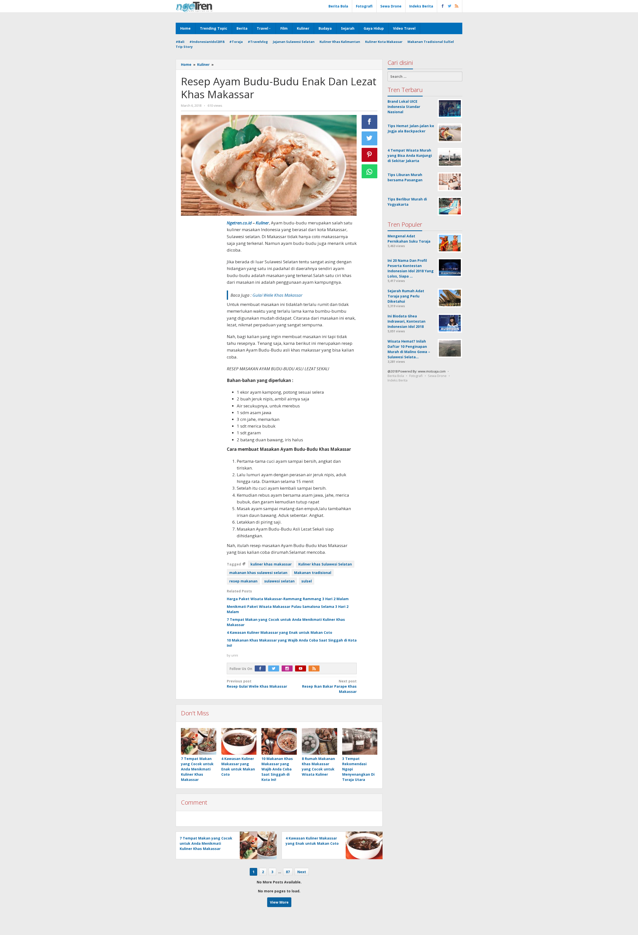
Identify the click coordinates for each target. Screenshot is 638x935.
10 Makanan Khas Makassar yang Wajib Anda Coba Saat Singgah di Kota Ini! (277, 769)
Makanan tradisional (312, 572)
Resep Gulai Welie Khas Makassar (257, 684)
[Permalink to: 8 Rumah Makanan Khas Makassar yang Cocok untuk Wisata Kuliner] (319, 741)
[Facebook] (261, 668)
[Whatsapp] (370, 171)
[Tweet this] (370, 138)
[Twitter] (275, 668)
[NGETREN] (194, 6)
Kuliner (262, 223)
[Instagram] (288, 668)
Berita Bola (396, 376)
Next (301, 871)
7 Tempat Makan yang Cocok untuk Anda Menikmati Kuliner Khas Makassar (197, 769)
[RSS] (315, 668)
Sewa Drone (437, 376)
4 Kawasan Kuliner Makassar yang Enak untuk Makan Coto (279, 632)
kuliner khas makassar (271, 564)
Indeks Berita (397, 380)
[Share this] (370, 122)
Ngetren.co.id (239, 223)
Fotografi (416, 376)
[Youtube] (302, 668)
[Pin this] (370, 155)
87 (288, 871)
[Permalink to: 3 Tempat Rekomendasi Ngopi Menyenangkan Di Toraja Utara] (360, 741)
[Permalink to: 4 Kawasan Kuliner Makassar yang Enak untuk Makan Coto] (239, 741)
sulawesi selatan (279, 581)
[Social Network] (449, 6)
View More (279, 902)
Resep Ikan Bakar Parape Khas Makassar (329, 686)
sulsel (306, 581)
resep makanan (243, 581)
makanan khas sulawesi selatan (258, 572)
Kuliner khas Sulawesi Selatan (325, 564)
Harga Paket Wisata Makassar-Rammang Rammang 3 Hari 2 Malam (288, 598)
